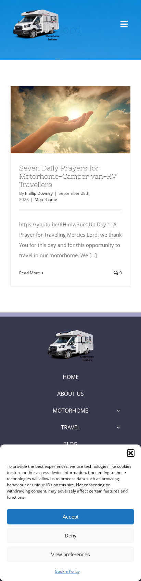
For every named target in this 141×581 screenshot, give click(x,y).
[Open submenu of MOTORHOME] (118, 410)
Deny (71, 535)
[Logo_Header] (70, 330)
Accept (70, 517)
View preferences (70, 554)
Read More (29, 273)
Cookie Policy (67, 571)
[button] (130, 453)
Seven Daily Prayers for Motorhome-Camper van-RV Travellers (58, 119)
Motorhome (46, 199)
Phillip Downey (39, 193)
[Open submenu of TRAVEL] (118, 427)
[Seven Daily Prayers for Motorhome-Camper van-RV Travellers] (70, 119)
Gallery (83, 119)
